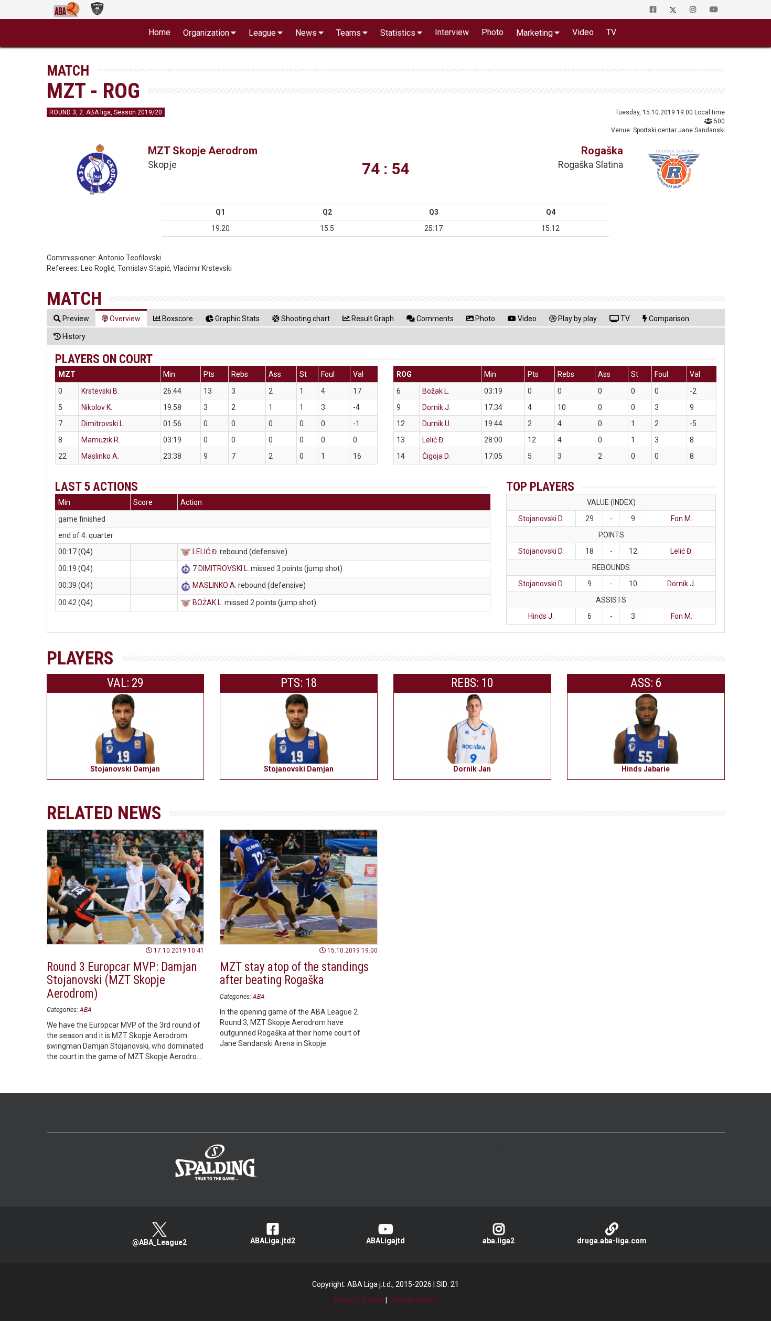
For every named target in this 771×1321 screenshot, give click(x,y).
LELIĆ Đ (204, 551)
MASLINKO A (213, 585)
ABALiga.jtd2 (272, 1241)
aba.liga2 (499, 1241)
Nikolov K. (96, 407)
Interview (452, 32)
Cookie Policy (413, 1300)
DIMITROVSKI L (223, 568)
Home (159, 32)
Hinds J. (541, 616)
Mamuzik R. (100, 440)
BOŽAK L (206, 602)
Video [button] (583, 32)
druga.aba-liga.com (612, 1241)
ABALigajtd (385, 1241)
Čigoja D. (436, 456)
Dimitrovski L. (103, 423)
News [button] (306, 33)
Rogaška (602, 150)
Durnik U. (436, 423)
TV (611, 32)
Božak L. (435, 391)
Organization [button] (206, 33)
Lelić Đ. (433, 440)
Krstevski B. (100, 391)
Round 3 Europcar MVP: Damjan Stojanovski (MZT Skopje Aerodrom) (122, 980)
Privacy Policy (359, 1300)
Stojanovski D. (541, 518)
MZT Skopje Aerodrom (203, 150)
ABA (86, 1009)
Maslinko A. (100, 456)
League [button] (262, 33)
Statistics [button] (397, 33)
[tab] (71, 318)
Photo (492, 32)
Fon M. (681, 518)
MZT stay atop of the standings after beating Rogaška (294, 973)
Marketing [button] (534, 33)
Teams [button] (348, 33)
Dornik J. (436, 407)
